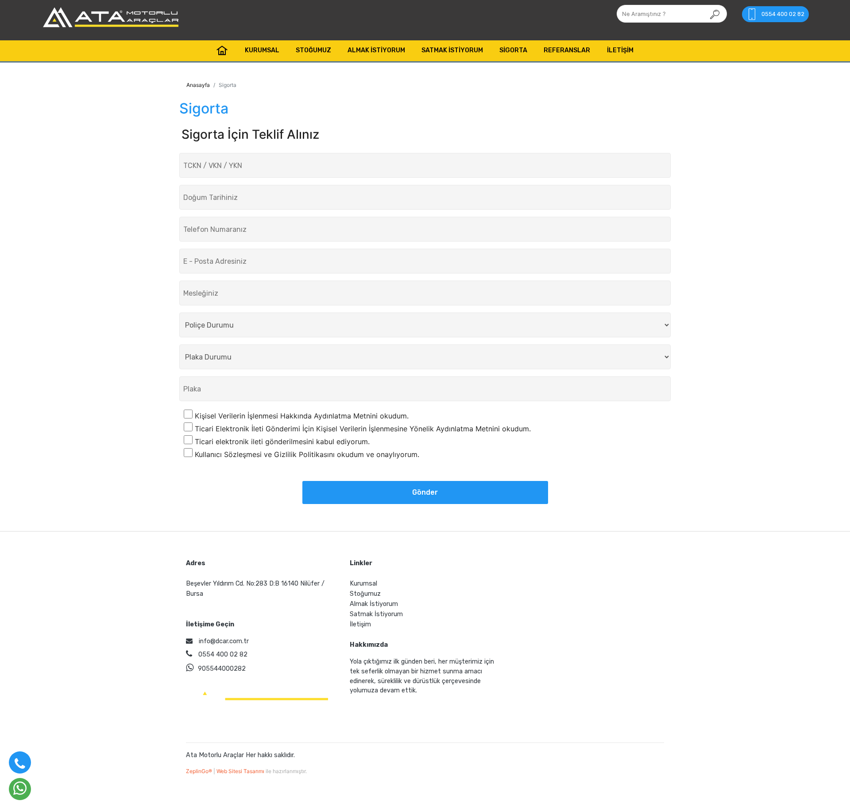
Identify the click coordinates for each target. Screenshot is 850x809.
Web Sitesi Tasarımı (241, 771)
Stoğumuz (313, 50)
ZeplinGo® (199, 771)
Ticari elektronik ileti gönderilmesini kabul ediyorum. (282, 441)
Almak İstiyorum (376, 50)
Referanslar (567, 50)
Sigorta (513, 50)
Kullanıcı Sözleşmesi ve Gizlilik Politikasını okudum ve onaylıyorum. (307, 454)
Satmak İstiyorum (452, 50)
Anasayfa (198, 85)
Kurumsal (262, 50)
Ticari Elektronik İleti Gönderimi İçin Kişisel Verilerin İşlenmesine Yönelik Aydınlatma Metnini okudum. (363, 428)
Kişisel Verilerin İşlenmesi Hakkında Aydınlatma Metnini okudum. (302, 415)
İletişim (620, 50)
